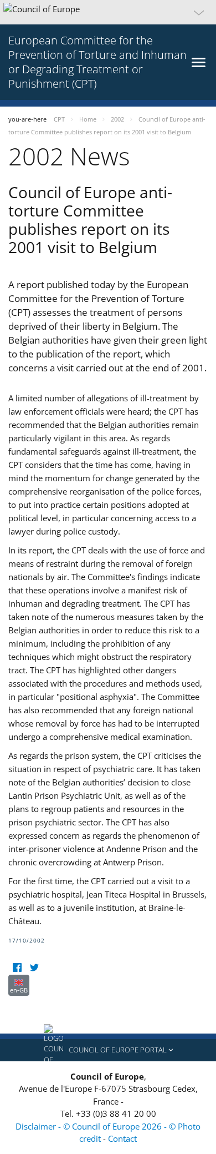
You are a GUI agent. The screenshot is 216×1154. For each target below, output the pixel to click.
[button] (108, 12)
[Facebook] (16, 967)
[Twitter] (34, 967)
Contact (122, 1138)
